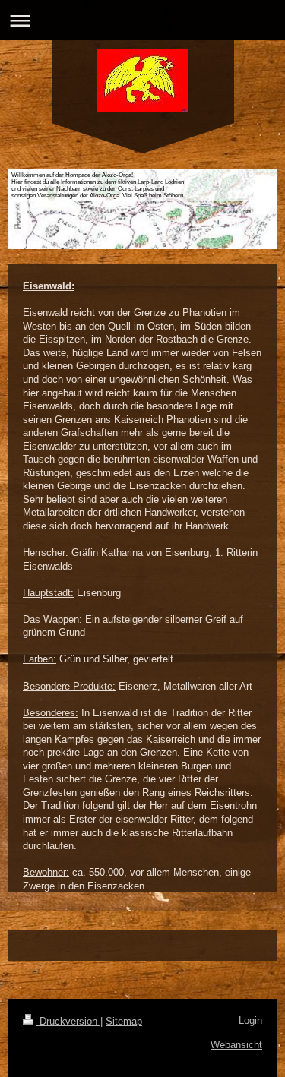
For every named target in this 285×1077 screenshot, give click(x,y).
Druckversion (68, 1021)
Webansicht (236, 1044)
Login (250, 1020)
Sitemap (124, 1021)
